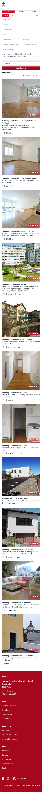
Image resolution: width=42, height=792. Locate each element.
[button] (3, 98)
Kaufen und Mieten (9, 734)
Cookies (5, 768)
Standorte (6, 710)
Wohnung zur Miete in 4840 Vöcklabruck (17, 656)
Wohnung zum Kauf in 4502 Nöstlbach (17, 339)
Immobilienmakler (9, 739)
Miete (34, 12)
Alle (8, 12)
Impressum (6, 759)
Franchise (6, 718)
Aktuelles (5, 750)
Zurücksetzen (21, 68)
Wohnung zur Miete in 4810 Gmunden (16, 603)
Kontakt (5, 755)
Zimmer (6, 15)
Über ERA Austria (9, 705)
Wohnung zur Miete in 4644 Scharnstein (17, 549)
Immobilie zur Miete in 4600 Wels (15, 499)
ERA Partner (7, 714)
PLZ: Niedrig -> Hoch (31, 75)
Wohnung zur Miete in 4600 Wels (14, 393)
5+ (37, 15)
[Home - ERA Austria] (3, 4)
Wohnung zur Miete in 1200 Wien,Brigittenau (19, 178)
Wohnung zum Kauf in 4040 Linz (14, 284)
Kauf (21, 12)
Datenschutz (7, 763)
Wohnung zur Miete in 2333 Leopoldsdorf (18, 231)
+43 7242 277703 (9, 694)
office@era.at (7, 691)
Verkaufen (6, 730)
